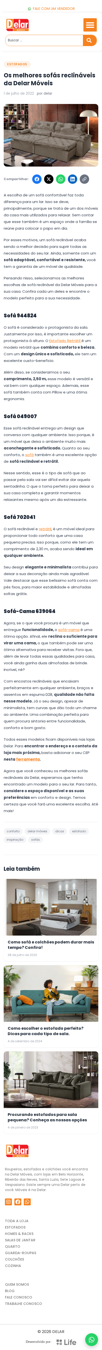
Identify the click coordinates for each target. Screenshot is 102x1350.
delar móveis (37, 831)
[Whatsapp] (27, 1201)
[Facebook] (37, 179)
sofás (35, 839)
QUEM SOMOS (17, 1284)
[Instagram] (8, 1201)
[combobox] (44, 40)
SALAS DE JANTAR (20, 1240)
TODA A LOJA (16, 1220)
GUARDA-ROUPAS (20, 1252)
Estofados (17, 64)
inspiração (15, 839)
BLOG (10, 1290)
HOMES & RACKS (19, 1233)
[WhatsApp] (60, 179)
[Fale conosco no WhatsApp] (91, 1339)
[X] (48, 179)
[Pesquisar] (90, 40)
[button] (90, 25)
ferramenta (28, 759)
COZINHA (13, 1265)
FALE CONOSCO (18, 1297)
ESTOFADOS (15, 1227)
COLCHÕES (14, 1259)
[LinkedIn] (72, 179)
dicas (59, 831)
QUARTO (12, 1246)
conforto (13, 831)
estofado (79, 831)
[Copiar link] (84, 179)
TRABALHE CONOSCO (23, 1303)
